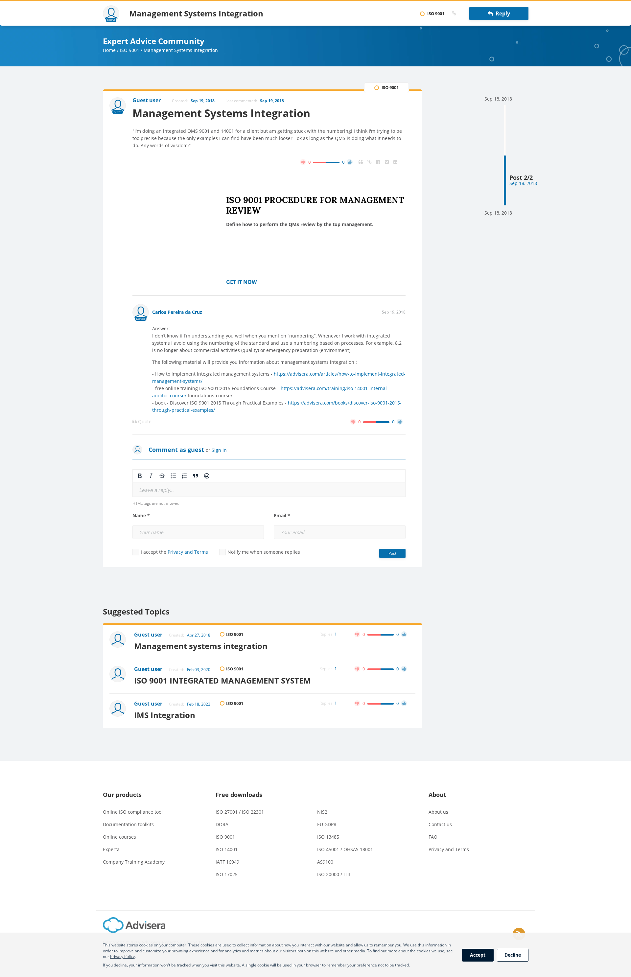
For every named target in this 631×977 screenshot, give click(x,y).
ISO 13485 (328, 837)
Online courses (119, 837)
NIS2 (322, 812)
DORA (222, 824)
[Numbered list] (184, 475)
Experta (111, 849)
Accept (477, 955)
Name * (141, 516)
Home (109, 50)
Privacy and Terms (188, 552)
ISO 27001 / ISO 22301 (240, 812)
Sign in (219, 450)
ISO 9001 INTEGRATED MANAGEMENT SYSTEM (222, 680)
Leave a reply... (156, 490)
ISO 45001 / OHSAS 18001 (345, 849)
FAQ (433, 837)
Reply (501, 13)
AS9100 (325, 862)
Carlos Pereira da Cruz (177, 312)
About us (438, 812)
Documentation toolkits (128, 824)
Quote (144, 422)
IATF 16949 (227, 862)
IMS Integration (164, 714)
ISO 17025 (227, 874)
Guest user (148, 634)
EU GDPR (327, 824)
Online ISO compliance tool (133, 812)
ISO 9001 (129, 50)
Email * (282, 516)
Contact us (440, 824)
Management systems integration (201, 645)
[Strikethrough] (162, 475)
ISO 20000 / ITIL (334, 874)
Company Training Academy (134, 862)
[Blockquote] (195, 475)
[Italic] (150, 475)
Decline (512, 955)
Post (392, 553)
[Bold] (139, 475)
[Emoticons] (206, 475)
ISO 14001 (227, 849)
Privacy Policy (122, 956)
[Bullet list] (173, 475)
